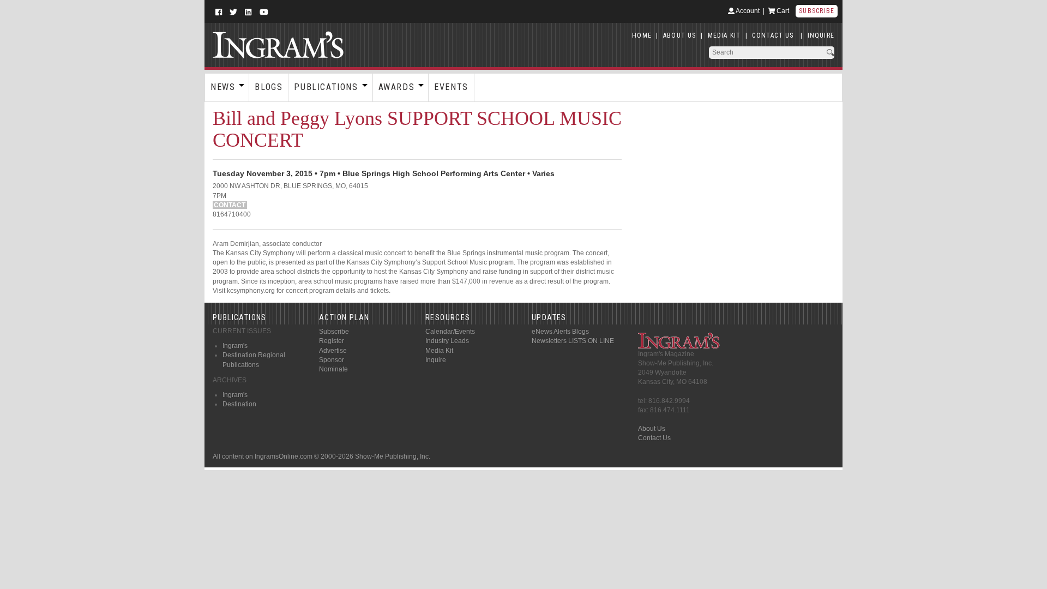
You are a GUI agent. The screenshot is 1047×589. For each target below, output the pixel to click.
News (222, 87)
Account (747, 11)
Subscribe (816, 11)
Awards (396, 87)
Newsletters (549, 341)
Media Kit (439, 350)
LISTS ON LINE (591, 341)
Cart (782, 11)
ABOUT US (679, 35)
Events (451, 87)
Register (331, 341)
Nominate (333, 369)
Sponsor (331, 360)
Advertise (333, 350)
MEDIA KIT (724, 35)
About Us (651, 428)
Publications (326, 87)
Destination (239, 404)
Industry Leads (447, 341)
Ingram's (235, 346)
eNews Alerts (551, 331)
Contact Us (654, 438)
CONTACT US (772, 35)
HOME (642, 35)
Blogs (268, 87)
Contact (229, 205)
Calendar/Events (450, 331)
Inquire (435, 360)
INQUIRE (821, 35)
